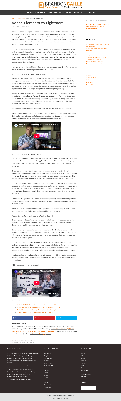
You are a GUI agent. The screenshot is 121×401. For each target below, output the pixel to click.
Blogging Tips (48, 358)
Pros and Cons (20, 18)
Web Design (84, 370)
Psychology (47, 387)
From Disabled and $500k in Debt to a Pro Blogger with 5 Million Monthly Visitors (97, 26)
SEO (82, 356)
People (46, 382)
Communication (91, 77)
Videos (83, 368)
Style (82, 365)
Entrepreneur (48, 368)
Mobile (46, 380)
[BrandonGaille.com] (60, 5)
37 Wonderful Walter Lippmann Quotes (24, 340)
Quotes (83, 353)
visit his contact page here (40, 334)
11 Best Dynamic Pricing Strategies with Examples (22, 371)
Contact (88, 12)
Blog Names (90, 82)
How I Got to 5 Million (62, 12)
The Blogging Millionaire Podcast (39, 12)
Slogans (88, 75)
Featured (77, 12)
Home (13, 18)
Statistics (89, 80)
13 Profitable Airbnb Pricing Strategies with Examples (23, 353)
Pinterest (83, 376)
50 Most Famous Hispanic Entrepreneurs (19, 358)
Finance (46, 372)
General (46, 375)
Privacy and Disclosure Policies (56, 395)
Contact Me (70, 395)
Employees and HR (49, 365)
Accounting (47, 353)
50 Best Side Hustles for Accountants (18, 374)
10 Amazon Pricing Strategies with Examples (20, 356)
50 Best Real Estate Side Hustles (17, 376)
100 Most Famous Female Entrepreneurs (19, 379)
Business (46, 360)
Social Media (84, 360)
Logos (46, 377)
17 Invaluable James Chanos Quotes (24, 342)
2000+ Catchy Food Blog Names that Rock (20, 369)
